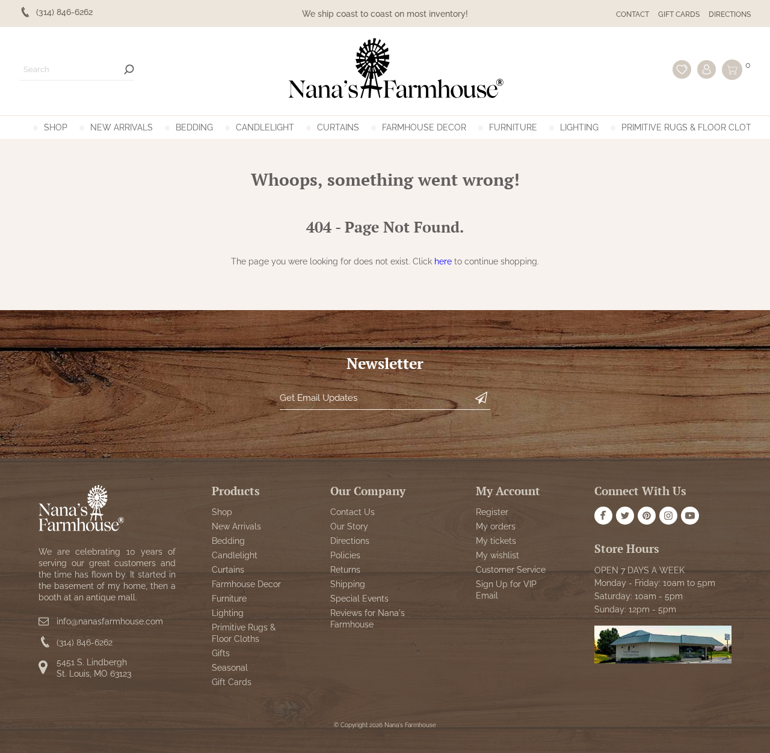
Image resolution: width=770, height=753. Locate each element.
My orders (496, 526)
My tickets (496, 541)
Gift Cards (679, 14)
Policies (345, 555)
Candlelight (265, 127)
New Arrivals (121, 127)
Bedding (194, 127)
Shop (55, 127)
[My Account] (706, 69)
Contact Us (352, 512)
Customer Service (511, 570)
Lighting (579, 127)
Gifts (221, 653)
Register (492, 512)
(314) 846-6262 (84, 642)
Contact (632, 14)
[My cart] (732, 69)
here (443, 261)
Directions (730, 14)
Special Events (359, 598)
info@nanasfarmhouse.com (110, 621)
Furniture (513, 127)
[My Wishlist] (682, 69)
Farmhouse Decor (424, 127)
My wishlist (497, 555)
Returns (345, 570)
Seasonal (230, 667)
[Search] (129, 69)
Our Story (349, 526)
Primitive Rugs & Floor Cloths (692, 127)
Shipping (347, 584)
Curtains (338, 127)
